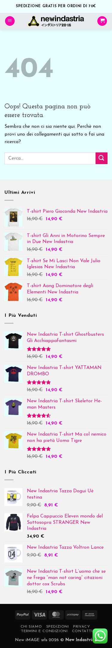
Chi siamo (31, 626)
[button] (10, 21)
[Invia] (102, 158)
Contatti (82, 631)
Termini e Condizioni (44, 631)
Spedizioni (57, 626)
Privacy (81, 626)
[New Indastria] (56, 21)
